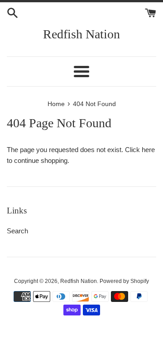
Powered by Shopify (124, 281)
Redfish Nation (81, 34)
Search (17, 231)
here (148, 149)
